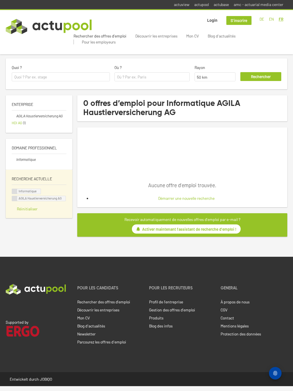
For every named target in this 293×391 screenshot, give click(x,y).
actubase (221, 4)
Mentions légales (235, 325)
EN (271, 19)
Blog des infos (161, 325)
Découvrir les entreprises (156, 35)
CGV (224, 309)
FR (281, 19)
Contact (227, 317)
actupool (201, 4)
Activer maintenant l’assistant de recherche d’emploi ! (189, 229)
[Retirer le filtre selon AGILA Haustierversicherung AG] (14, 116)
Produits (156, 317)
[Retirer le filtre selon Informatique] (14, 159)
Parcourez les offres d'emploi (101, 341)
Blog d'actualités (221, 35)
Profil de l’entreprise (166, 301)
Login (212, 20)
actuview (181, 4)
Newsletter (86, 333)
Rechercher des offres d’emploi (100, 35)
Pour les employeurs (99, 42)
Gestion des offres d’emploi (172, 309)
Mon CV (192, 35)
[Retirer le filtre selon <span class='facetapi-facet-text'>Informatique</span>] (14, 191)
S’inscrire (239, 20)
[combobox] (61, 77)
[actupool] (49, 26)
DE (262, 19)
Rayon (200, 67)
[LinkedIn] (9, 306)
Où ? (118, 67)
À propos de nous (235, 301)
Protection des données (241, 333)
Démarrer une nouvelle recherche (186, 198)
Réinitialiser (27, 208)
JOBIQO (46, 379)
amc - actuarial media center (258, 4)
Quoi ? (17, 67)
